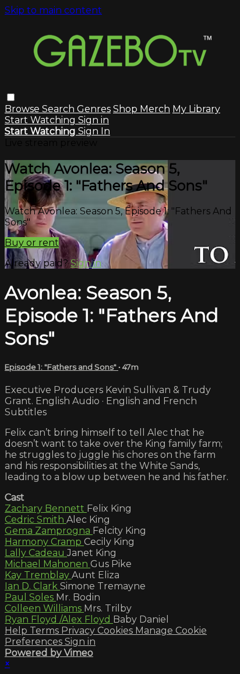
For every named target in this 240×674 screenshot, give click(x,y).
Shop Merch (141, 108)
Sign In (94, 131)
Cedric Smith (35, 519)
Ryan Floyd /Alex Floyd (59, 619)
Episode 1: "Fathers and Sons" (61, 366)
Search (59, 108)
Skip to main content (53, 10)
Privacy (79, 630)
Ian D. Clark (32, 586)
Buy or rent (32, 242)
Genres (94, 108)
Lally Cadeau (36, 552)
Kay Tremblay (38, 575)
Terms (45, 630)
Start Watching (41, 120)
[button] (11, 97)
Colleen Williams (44, 608)
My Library (196, 108)
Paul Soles (30, 597)
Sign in (93, 120)
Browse (23, 108)
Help (17, 630)
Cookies (116, 630)
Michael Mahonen (47, 563)
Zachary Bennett (46, 508)
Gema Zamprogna (49, 530)
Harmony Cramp (44, 541)
